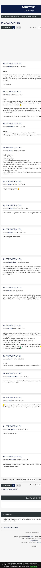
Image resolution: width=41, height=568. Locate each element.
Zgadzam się (33, 566)
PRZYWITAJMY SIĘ (10, 22)
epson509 (11, 126)
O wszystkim (32, 16)
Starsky (10, 359)
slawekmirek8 (12, 262)
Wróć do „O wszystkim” (10, 489)
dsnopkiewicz (12, 429)
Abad (9, 291)
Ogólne (23, 16)
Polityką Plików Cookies (8, 565)
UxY (9, 95)
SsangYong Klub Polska (11, 16)
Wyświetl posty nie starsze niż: (12, 479)
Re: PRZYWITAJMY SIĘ (12, 63)
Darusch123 (11, 208)
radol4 (10, 400)
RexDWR (10, 328)
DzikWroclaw (12, 460)
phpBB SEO (34, 540)
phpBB (30, 537)
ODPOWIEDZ (7, 28)
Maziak (10, 150)
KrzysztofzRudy (12, 376)
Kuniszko (10, 232)
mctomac (11, 66)
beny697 (10, 184)
